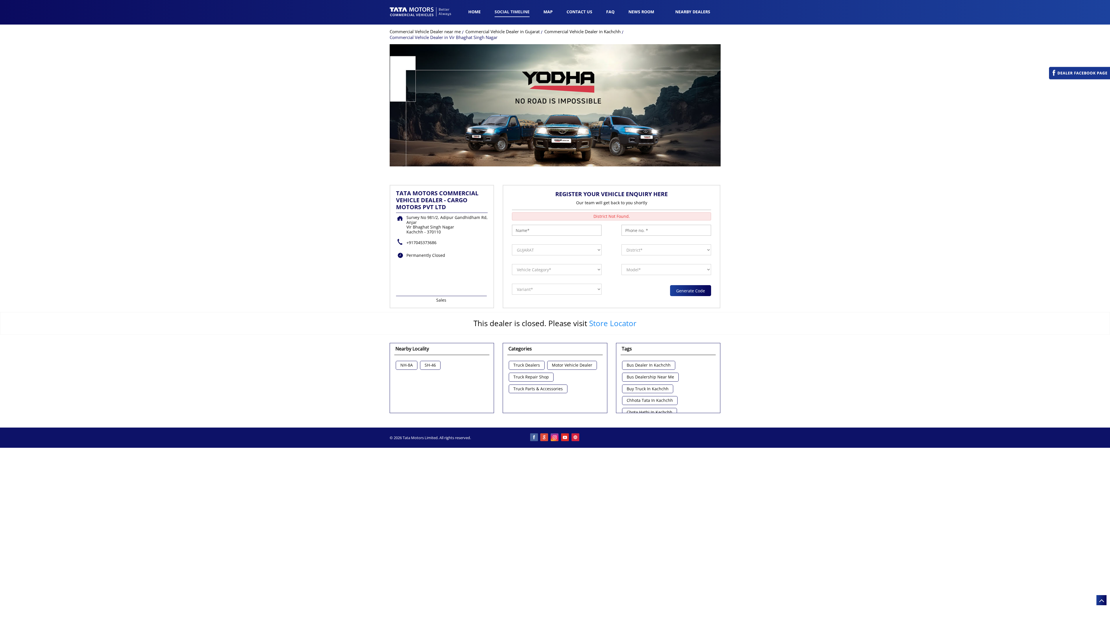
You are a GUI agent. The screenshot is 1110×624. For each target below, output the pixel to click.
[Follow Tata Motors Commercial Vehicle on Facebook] (534, 437)
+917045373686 (421, 242)
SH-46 (430, 365)
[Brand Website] (575, 437)
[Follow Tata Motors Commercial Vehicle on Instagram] (555, 437)
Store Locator (613, 323)
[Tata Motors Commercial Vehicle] (421, 12)
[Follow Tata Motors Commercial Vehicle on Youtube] (565, 437)
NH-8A (406, 365)
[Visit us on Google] (544, 437)
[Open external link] (1079, 78)
